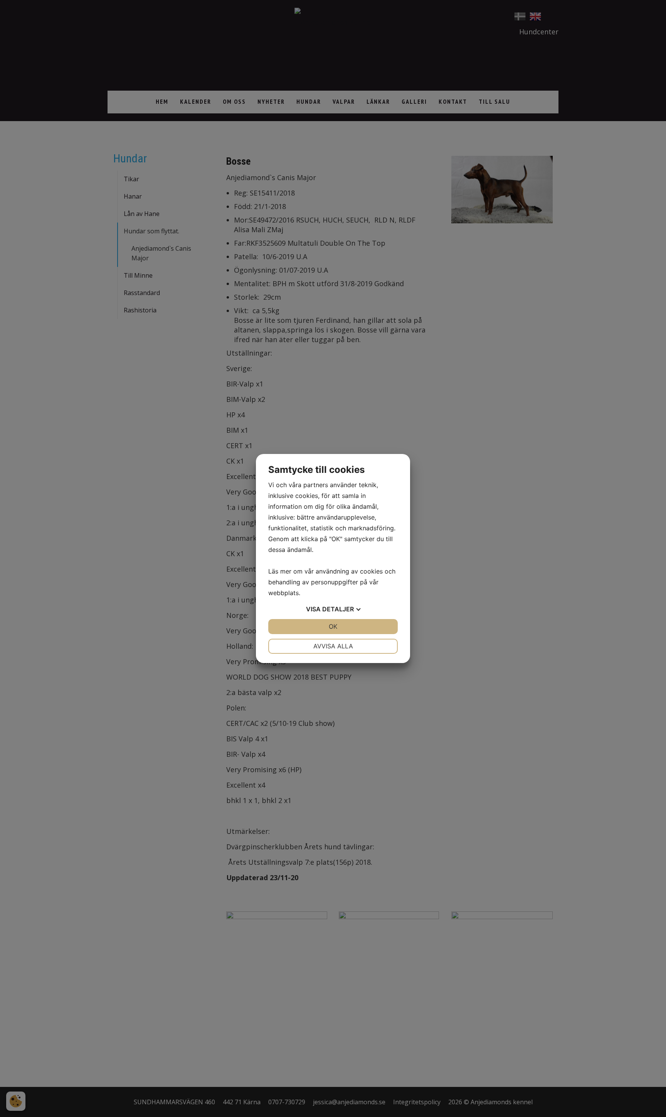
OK (333, 626)
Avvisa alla (333, 646)
